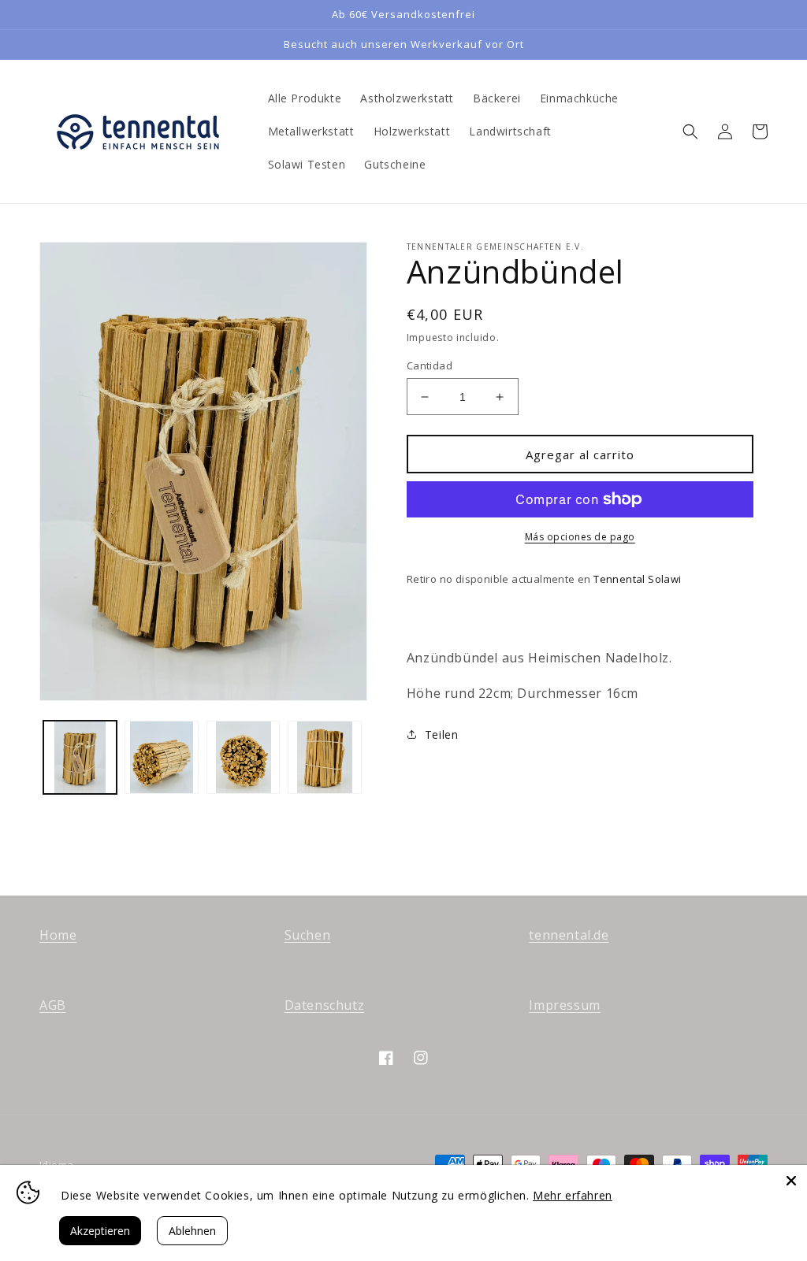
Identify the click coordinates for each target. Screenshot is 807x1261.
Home (57, 935)
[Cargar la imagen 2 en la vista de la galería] (161, 757)
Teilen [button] (442, 734)
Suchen (307, 935)
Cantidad (429, 365)
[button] (690, 131)
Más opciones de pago (580, 536)
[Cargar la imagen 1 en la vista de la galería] (80, 757)
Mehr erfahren (572, 1195)
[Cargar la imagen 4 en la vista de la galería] (324, 757)
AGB (52, 1005)
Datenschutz (324, 1005)
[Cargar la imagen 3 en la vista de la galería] (243, 757)
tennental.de (568, 935)
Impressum (564, 1005)
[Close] (791, 1181)
